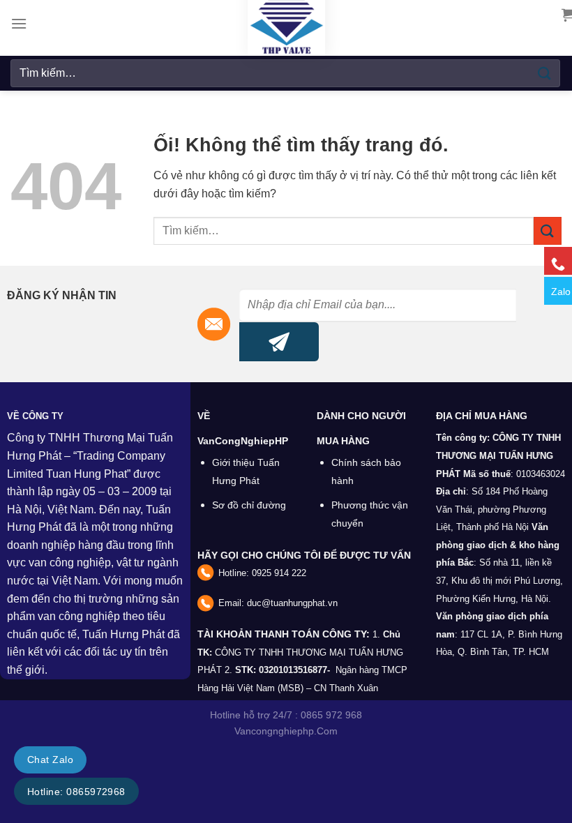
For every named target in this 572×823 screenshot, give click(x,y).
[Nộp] (545, 72)
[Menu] (18, 23)
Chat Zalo (50, 759)
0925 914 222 (279, 573)
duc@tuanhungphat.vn (292, 603)
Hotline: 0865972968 (76, 791)
